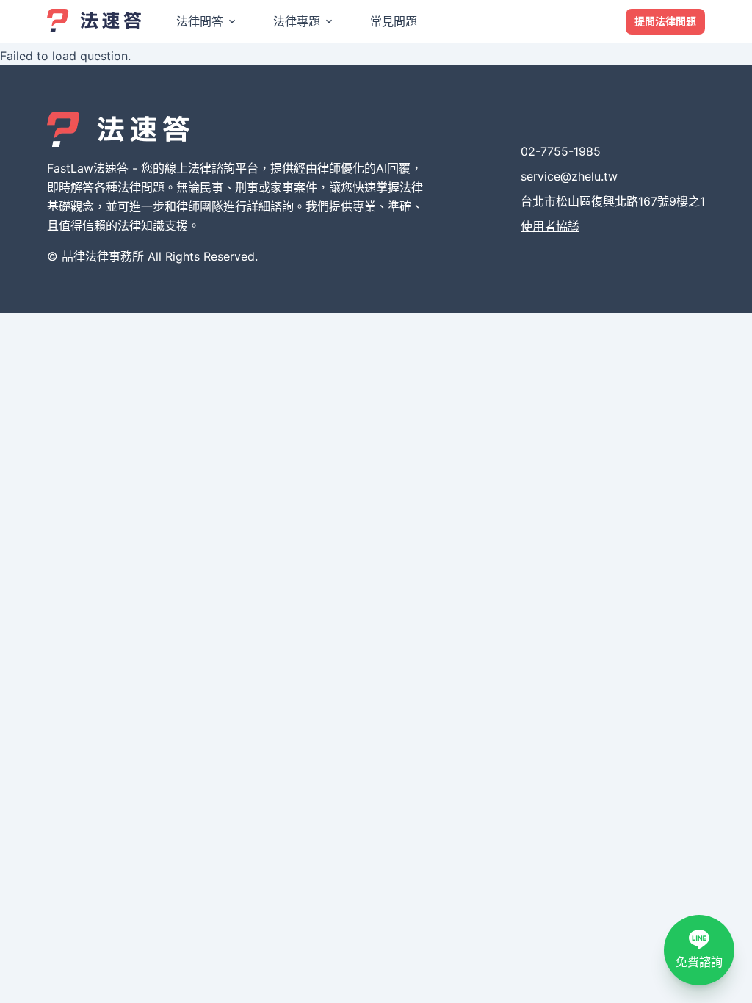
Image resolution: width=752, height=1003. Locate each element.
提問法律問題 (665, 21)
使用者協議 (550, 226)
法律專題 (296, 21)
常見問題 (393, 21)
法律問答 (199, 21)
